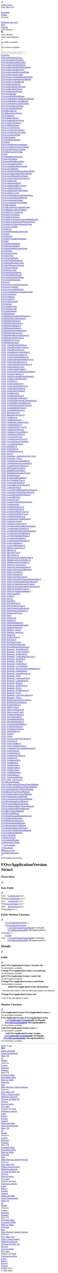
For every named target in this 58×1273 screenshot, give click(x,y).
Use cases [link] (5, 1106)
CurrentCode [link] (13, 896)
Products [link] (4, 1070)
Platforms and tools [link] (9, 1097)
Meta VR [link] (5, 1056)
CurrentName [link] (13, 898)
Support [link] (4, 1121)
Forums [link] (4, 1118)
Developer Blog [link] (8, 1075)
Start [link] (3, 1085)
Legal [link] (3, 1114)
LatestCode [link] (13, 901)
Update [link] (8, 935)
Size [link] (9, 909)
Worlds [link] (4, 1060)
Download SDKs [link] (8, 1077)
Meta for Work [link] (7, 1080)
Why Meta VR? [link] (8, 1092)
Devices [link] (4, 1101)
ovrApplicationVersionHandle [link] (21, 928)
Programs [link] (5, 1082)
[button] (29, 2)
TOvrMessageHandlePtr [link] (17, 930)
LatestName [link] (13, 904)
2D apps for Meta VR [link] (10, 1099)
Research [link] (5, 1068)
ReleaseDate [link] (13, 906)
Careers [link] (4, 1065)
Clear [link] (7, 933)
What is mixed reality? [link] (10, 1094)
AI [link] (2, 1058)
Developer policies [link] (9, 1111)
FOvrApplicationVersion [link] (15, 923)
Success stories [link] (7, 1104)
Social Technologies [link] (9, 1053)
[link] (6, 5)
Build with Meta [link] (8, 1051)
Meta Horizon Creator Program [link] (14, 1087)
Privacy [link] (4, 1116)
